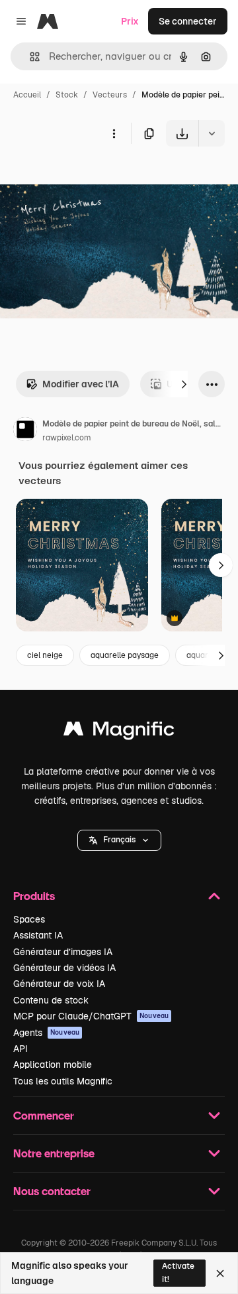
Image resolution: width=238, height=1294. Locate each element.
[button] (119, 840)
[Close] (220, 1273)
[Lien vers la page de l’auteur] (25, 431)
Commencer (43, 1115)
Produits (34, 896)
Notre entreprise (54, 1153)
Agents (46, 1033)
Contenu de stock (51, 1000)
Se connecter (188, 21)
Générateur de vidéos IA (64, 968)
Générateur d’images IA (62, 952)
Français (119, 839)
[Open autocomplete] (29, 57)
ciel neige (45, 655)
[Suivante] (184, 384)
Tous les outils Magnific (62, 1081)
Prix (130, 21)
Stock (67, 95)
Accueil (27, 95)
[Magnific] (119, 732)
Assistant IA (38, 935)
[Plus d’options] (113, 133)
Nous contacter (52, 1191)
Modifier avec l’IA (80, 384)
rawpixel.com (66, 437)
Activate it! (178, 1272)
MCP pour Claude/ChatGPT (91, 1016)
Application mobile (52, 1064)
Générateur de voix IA (59, 984)
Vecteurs (110, 95)
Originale (87, 177)
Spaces (29, 919)
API (20, 1049)
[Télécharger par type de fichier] (211, 133)
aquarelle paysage (125, 655)
